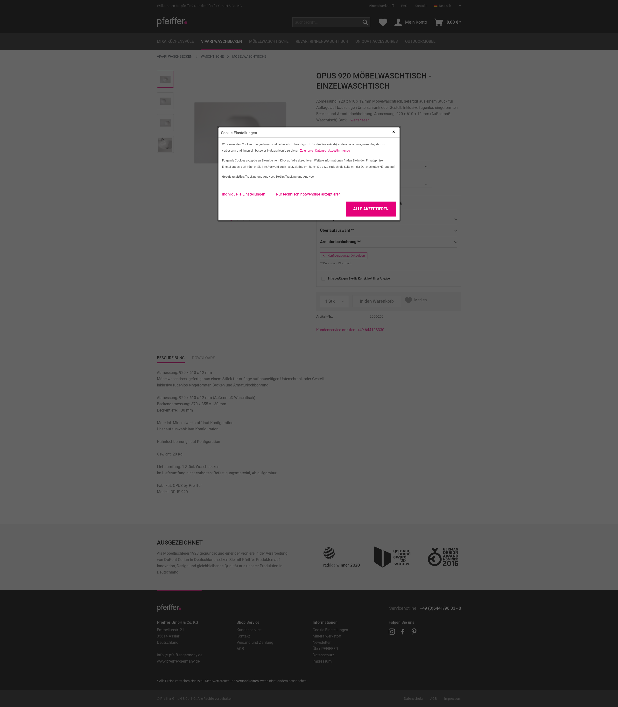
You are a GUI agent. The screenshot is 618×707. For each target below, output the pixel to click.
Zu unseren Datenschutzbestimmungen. (326, 150)
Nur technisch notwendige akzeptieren (308, 194)
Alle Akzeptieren (370, 209)
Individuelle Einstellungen (243, 194)
